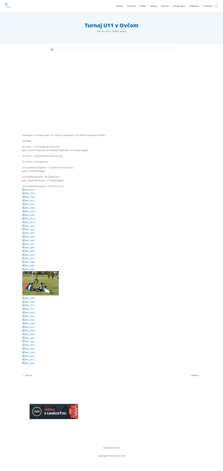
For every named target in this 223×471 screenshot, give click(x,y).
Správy (153, 6)
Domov (119, 6)
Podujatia (194, 6)
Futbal (143, 6)
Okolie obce (179, 6)
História (131, 6)
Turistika (207, 6)
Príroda (165, 6)
